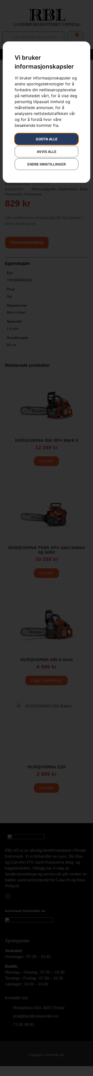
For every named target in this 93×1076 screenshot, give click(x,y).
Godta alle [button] (47, 139)
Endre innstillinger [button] (46, 164)
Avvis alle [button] (47, 151)
